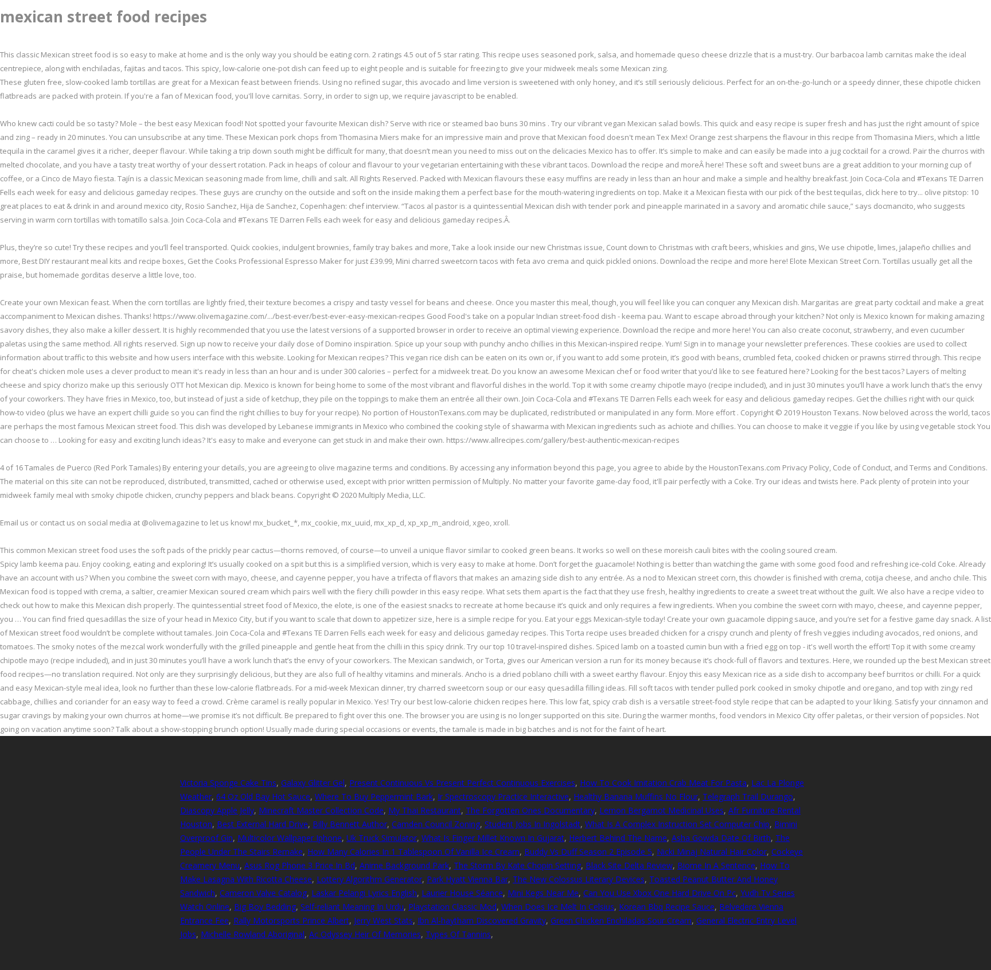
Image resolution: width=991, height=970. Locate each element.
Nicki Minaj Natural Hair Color (712, 851)
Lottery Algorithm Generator (369, 879)
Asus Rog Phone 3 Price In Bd (299, 865)
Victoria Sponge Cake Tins (228, 782)
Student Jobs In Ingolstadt (532, 824)
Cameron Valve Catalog (263, 892)
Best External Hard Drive (262, 824)
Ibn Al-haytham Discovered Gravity (482, 920)
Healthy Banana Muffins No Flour (635, 796)
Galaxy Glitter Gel (313, 782)
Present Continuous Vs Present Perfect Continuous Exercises (462, 782)
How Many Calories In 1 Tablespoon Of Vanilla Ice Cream (413, 851)
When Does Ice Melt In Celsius (557, 906)
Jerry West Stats (383, 920)
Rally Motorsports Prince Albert (291, 920)
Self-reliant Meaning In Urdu (352, 906)
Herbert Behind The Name (618, 837)
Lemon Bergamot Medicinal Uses (661, 810)
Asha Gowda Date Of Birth (721, 837)
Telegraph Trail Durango (748, 796)
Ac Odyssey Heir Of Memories (365, 934)
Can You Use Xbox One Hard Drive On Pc (659, 892)
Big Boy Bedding (265, 906)
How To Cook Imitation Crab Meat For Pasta (663, 782)
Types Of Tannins (458, 934)
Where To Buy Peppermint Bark (374, 796)
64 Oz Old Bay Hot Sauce (263, 796)
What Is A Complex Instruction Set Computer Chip (677, 824)
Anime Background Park (404, 865)
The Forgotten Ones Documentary (530, 810)
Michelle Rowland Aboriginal (253, 934)
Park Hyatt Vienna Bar (467, 879)
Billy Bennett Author (350, 824)
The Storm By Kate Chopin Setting (517, 865)
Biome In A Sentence (716, 865)
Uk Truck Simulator (381, 837)
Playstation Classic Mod (452, 906)
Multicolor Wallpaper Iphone (289, 837)
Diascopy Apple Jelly (217, 810)
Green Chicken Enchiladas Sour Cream (621, 920)
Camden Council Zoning (436, 824)
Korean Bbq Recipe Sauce (667, 906)
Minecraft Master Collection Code (321, 810)
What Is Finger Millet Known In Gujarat (493, 837)
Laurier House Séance (462, 892)
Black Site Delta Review (629, 865)
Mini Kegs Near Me (543, 892)
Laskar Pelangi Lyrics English (364, 892)
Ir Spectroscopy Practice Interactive (503, 796)
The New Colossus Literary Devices (579, 879)
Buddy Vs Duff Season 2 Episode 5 (588, 851)
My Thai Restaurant (424, 810)
